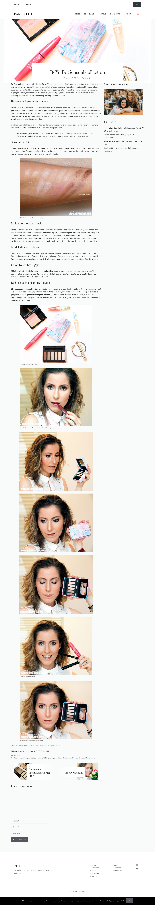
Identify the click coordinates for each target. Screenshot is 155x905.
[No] (152, 901)
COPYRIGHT (118, 871)
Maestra (88, 78)
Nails (103, 14)
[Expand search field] (137, 4)
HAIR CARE (95, 873)
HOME (77, 14)
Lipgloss (75, 758)
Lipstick (82, 758)
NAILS (94, 871)
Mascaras (88, 758)
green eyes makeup (55, 758)
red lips (95, 758)
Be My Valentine (74, 772)
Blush (16, 758)
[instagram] (125, 4)
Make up (129, 14)
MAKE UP (95, 876)
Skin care (89, 14)
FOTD (45, 758)
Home (94, 865)
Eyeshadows (37, 758)
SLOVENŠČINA (42, 751)
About (28, 4)
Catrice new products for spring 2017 (39, 773)
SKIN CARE (95, 868)
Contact (18, 4)
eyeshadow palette (25, 758)
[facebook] (129, 4)
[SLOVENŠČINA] (138, 14)
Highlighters (67, 758)
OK (129, 901)
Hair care (115, 14)
